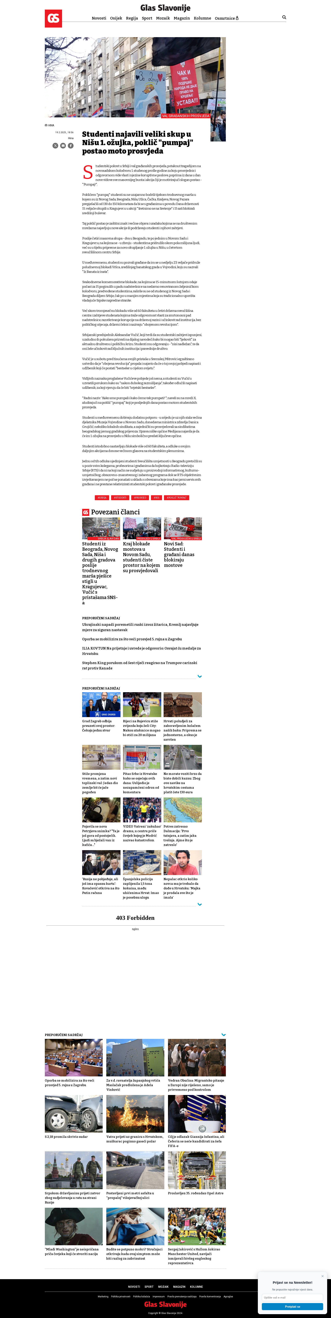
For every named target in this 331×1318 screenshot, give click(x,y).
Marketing (103, 1296)
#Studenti (120, 497)
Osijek (116, 18)
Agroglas (228, 1296)
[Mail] (63, 146)
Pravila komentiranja (210, 1296)
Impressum (159, 1296)
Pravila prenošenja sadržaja (182, 1296)
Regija (132, 18)
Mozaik (163, 18)
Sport (147, 18)
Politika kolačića (141, 1296)
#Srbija (102, 497)
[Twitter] (55, 146)
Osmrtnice (225, 18)
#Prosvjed (140, 497)
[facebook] (71, 146)
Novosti (99, 18)
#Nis (156, 497)
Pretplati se (292, 1306)
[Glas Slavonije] (53, 25)
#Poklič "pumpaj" (176, 497)
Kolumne (202, 18)
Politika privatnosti (120, 1296)
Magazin (182, 18)
